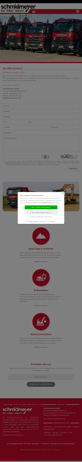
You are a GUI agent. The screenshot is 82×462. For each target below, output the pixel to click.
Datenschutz (46, 203)
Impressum (52, 221)
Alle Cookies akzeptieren (41, 207)
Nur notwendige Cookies (41, 212)
